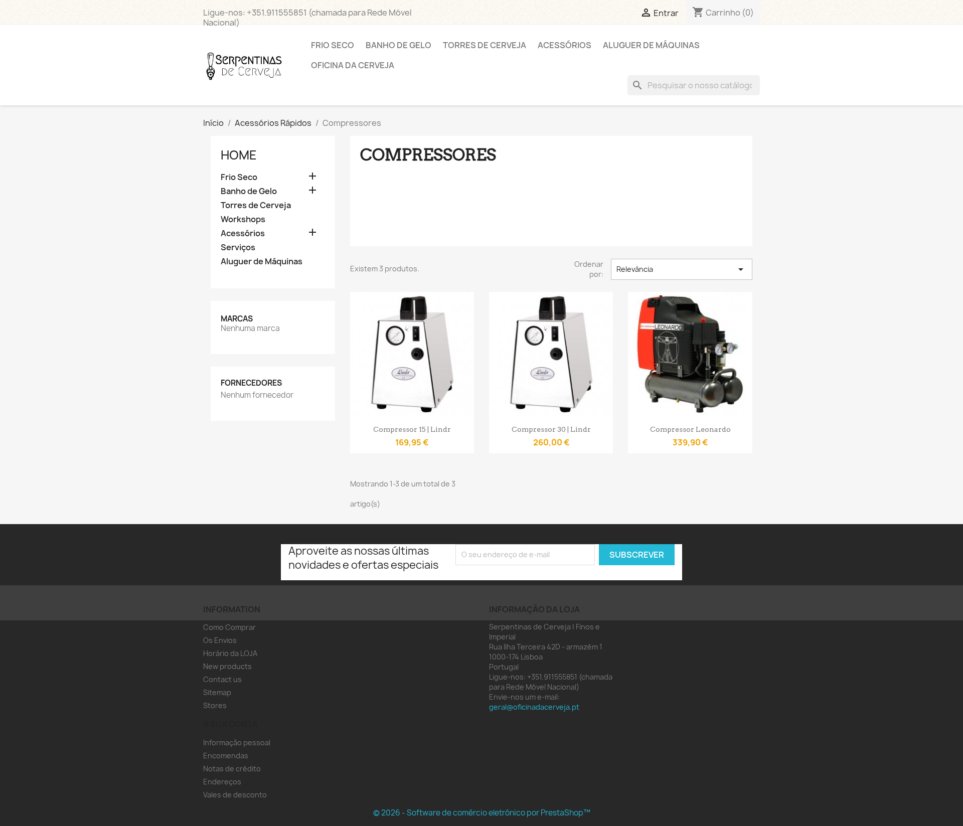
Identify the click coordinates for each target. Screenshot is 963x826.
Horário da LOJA (230, 653)
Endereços (222, 781)
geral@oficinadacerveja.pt (534, 707)
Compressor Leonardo (690, 429)
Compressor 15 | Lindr (412, 429)
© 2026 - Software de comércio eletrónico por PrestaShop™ (481, 812)
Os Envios (220, 640)
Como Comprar (229, 627)
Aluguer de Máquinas (651, 45)
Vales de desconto (235, 794)
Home (239, 154)
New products (227, 666)
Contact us (222, 679)
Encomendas (225, 755)
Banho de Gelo (398, 45)
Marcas (237, 318)
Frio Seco (332, 45)
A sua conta (230, 724)
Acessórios (564, 45)
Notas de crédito (232, 768)
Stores (215, 705)
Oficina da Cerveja (352, 65)
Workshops (243, 219)
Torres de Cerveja (484, 45)
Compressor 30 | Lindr (551, 429)
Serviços (238, 247)
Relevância (681, 269)
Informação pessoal (236, 742)
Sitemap (217, 692)
